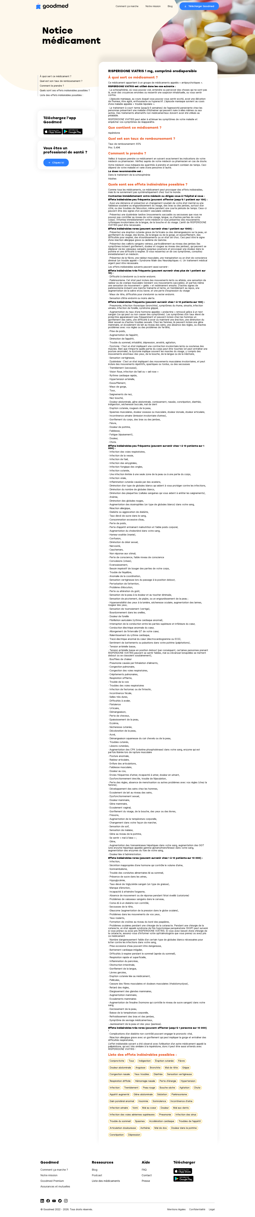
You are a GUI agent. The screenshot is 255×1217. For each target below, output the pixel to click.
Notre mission (153, 6)
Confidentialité (197, 1209)
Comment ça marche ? (54, 1169)
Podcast (97, 1175)
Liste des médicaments (106, 1180)
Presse (146, 1180)
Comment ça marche (127, 6)
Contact (147, 1175)
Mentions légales (176, 1209)
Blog (170, 6)
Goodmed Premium (52, 1180)
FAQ (144, 1169)
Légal (212, 1209)
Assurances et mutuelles (55, 1186)
